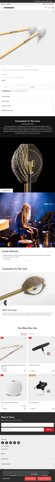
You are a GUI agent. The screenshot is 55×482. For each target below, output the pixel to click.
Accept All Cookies (30, 478)
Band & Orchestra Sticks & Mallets (17, 70)
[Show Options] (52, 425)
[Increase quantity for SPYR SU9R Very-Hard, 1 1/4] (9, 87)
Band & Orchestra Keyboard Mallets (31, 70)
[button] (26, 66)
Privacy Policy (34, 473)
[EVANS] (9, 4)
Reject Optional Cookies (44, 478)
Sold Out (33, 87)
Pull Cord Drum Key (33, 402)
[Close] (52, 471)
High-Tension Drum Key (34, 365)
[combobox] (27, 425)
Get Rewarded (50, 4)
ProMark (8, 70)
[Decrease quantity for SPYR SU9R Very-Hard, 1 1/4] (3, 87)
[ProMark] (9, 7)
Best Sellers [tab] (31, 333)
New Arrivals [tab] (24, 333)
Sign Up (49, 429)
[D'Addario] (3, 4)
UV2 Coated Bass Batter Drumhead (9, 402)
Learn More (7, 259)
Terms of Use (13, 475)
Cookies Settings (6, 478)
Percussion (4, 70)
